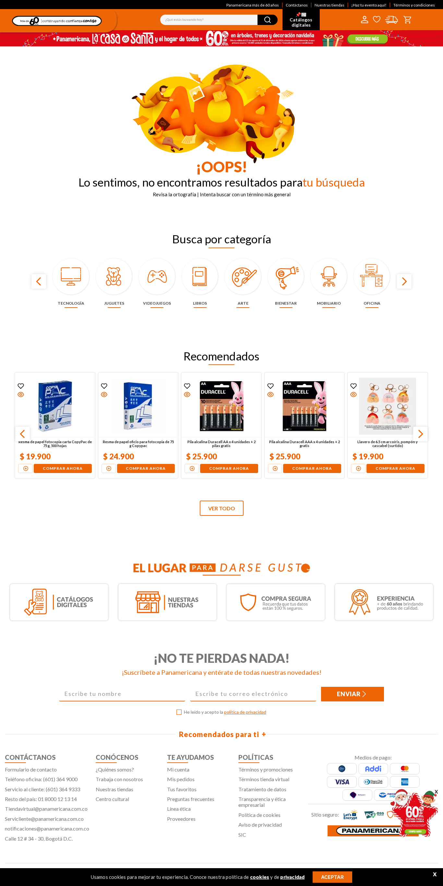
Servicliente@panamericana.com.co (44, 819)
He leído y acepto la (225, 712)
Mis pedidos (181, 779)
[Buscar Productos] (267, 20)
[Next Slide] (404, 281)
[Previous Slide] (38, 281)
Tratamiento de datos (262, 789)
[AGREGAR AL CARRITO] (25, 468)
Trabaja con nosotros (119, 779)
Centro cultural (112, 799)
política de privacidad (245, 712)
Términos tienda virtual (263, 779)
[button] (21, 394)
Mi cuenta (178, 769)
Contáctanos (297, 5)
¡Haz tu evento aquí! (369, 5)
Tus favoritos (182, 789)
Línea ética (179, 809)
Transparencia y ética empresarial (262, 802)
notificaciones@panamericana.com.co (47, 828)
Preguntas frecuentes (190, 799)
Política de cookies (259, 815)
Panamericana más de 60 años (252, 5)
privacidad (292, 877)
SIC (242, 834)
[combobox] (219, 20)
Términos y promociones (265, 769)
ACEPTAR (332, 877)
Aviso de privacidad (260, 824)
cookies (259, 877)
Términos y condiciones (414, 5)
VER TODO (221, 508)
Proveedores (181, 819)
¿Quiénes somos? (115, 769)
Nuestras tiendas (329, 5)
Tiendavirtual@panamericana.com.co (46, 809)
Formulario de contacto (31, 769)
